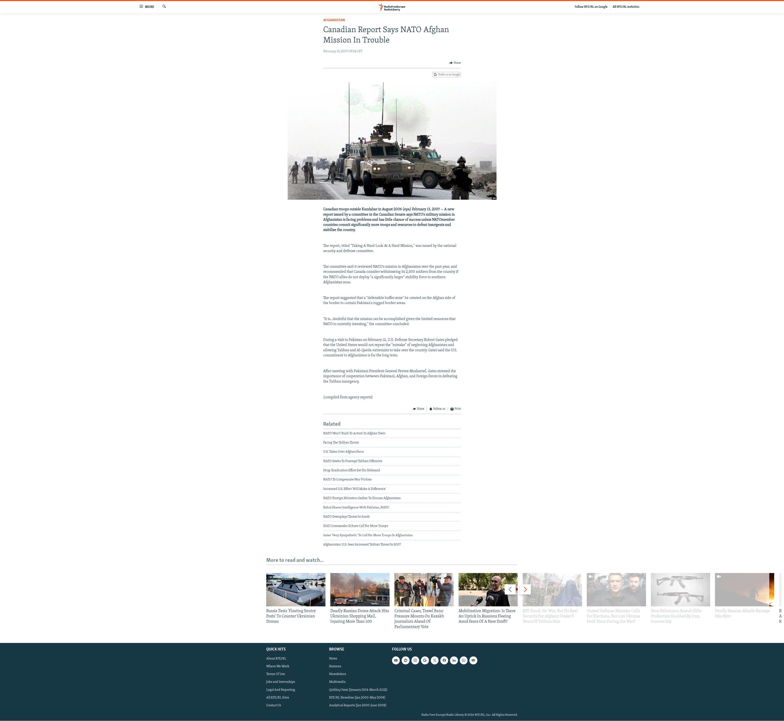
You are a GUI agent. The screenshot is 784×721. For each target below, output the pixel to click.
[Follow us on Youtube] (396, 660)
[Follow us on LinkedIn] (454, 660)
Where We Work (277, 666)
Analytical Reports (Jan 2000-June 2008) (357, 705)
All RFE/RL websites (626, 7)
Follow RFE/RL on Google (591, 7)
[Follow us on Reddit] (405, 660)
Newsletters (337, 674)
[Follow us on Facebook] (444, 660)
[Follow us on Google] (425, 660)
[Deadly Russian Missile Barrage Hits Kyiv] (744, 589)
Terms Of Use (275, 674)
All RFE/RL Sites (277, 697)
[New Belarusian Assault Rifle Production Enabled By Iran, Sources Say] (680, 589)
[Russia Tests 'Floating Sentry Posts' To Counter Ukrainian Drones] (295, 589)
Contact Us (273, 705)
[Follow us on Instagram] (415, 660)
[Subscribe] (473, 660)
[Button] (455, 63)
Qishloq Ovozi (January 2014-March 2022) (358, 690)
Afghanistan (334, 20)
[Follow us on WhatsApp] (464, 660)
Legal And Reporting (280, 690)
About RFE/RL (276, 659)
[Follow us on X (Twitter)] (435, 660)
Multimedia (337, 682)
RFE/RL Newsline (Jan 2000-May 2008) (357, 697)
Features (335, 666)
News (333, 659)
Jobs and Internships (280, 682)
